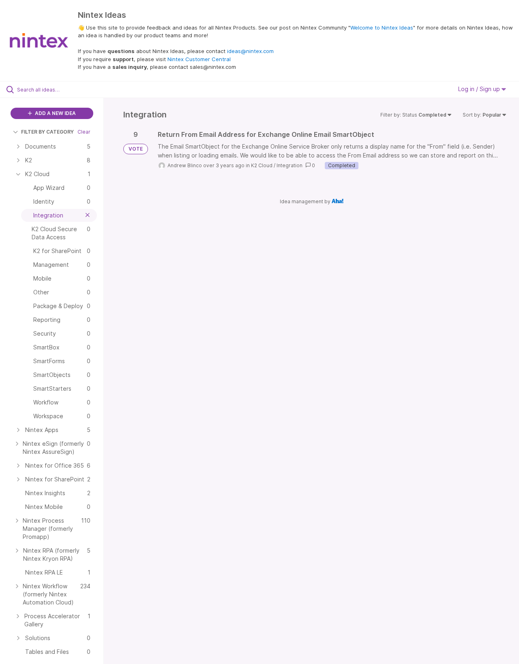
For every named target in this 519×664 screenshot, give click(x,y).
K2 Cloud (261, 165)
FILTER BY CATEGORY (47, 132)
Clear (83, 132)
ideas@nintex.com (250, 51)
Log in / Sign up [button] (480, 88)
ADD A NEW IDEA (55, 113)
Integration (289, 165)
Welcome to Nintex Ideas (381, 27)
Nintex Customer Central (199, 59)
